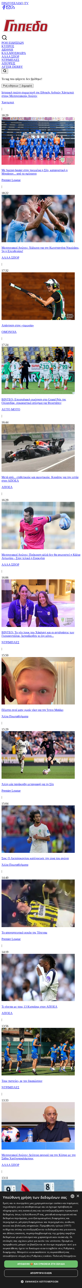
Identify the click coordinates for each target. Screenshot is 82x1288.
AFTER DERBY (12, 66)
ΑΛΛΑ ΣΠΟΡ (10, 56)
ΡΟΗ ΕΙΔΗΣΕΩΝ (13, 42)
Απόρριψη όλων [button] (41, 1273)
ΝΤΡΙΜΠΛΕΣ (10, 60)
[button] (41, 1281)
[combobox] (72, 1196)
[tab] (11, 86)
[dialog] (41, 1239)
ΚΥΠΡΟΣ (8, 46)
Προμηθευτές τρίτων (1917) (55, 1225)
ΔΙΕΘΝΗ (7, 49)
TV (26, 3)
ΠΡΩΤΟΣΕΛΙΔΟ (13, 3)
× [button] (77, 1196)
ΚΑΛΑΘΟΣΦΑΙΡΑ (14, 53)
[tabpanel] (41, 658)
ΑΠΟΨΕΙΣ (8, 63)
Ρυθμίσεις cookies (41, 1256)
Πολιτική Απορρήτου (64, 1256)
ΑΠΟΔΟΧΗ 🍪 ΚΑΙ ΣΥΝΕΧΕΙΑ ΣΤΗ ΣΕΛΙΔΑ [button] (41, 1264)
